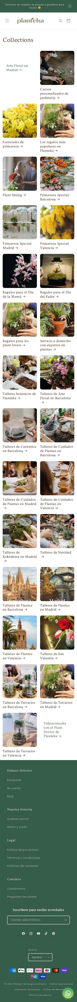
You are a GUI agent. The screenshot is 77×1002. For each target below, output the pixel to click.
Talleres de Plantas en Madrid (55, 608)
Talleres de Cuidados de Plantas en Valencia (56, 504)
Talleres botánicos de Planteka (19, 396)
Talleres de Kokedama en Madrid (20, 555)
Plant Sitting (12, 195)
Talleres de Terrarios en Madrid (56, 705)
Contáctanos (16, 888)
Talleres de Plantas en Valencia (17, 656)
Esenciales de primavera (13, 144)
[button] (7, 21)
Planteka (18, 984)
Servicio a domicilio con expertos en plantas (55, 345)
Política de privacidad (22, 850)
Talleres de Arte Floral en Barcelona (55, 396)
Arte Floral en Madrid (17, 68)
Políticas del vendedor (22, 866)
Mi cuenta (14, 788)
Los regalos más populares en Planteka (53, 146)
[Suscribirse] (65, 920)
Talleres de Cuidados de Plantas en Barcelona (56, 451)
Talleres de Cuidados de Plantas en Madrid (19, 502)
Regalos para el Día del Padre (55, 294)
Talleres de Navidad (55, 552)
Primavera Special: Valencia (54, 246)
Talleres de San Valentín (52, 656)
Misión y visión (17, 827)
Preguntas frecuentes (22, 897)
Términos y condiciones (23, 858)
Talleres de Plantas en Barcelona (17, 608)
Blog (10, 796)
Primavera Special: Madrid (17, 246)
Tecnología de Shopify (35, 984)
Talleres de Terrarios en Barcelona (19, 705)
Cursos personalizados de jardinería (54, 93)
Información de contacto (27, 989)
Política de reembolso (54, 989)
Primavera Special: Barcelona (54, 197)
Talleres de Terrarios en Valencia (19, 753)
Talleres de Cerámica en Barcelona (19, 449)
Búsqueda (14, 780)
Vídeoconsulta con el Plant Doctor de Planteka (55, 730)
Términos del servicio (40, 995)
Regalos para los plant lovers (16, 343)
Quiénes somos (18, 819)
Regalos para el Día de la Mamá (18, 294)
